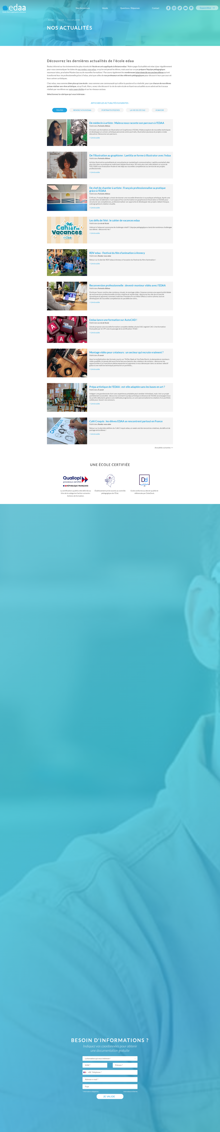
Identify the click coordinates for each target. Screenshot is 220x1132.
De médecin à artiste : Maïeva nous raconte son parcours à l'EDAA (126, 122)
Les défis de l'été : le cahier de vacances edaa (114, 220)
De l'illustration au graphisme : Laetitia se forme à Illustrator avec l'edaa (130, 155)
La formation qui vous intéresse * (98, 1058)
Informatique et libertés (130, 1091)
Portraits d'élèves (104, 126)
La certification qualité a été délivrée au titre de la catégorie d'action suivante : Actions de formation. (75, 493)
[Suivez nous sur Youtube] (185, 8)
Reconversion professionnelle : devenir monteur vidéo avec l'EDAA (127, 285)
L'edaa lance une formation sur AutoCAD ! (113, 319)
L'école (105, 8)
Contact (155, 8)
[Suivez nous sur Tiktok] (179, 8)
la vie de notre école (118, 86)
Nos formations (83, 8)
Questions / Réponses (130, 8)
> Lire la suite (94, 138)
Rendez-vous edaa (104, 256)
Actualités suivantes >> (164, 448)
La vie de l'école (103, 223)
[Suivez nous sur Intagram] (174, 8)
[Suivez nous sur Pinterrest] (191, 8)
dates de (83, 69)
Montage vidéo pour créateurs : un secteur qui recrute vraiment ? (126, 352)
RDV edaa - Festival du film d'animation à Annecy (117, 252)
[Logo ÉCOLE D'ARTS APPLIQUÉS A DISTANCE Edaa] (14, 6)
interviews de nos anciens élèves (150, 72)
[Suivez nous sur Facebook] (168, 8)
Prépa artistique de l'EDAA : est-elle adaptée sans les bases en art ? (127, 386)
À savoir (101, 355)
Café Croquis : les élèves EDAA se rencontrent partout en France (126, 421)
